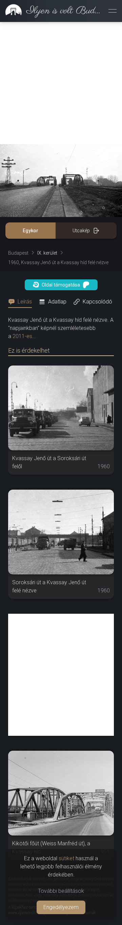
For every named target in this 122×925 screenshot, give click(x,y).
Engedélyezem (61, 907)
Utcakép (81, 230)
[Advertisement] (61, 83)
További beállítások (61, 891)
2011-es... (24, 336)
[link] (51, 11)
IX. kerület (47, 253)
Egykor (30, 230)
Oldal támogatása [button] (61, 285)
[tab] (22, 302)
